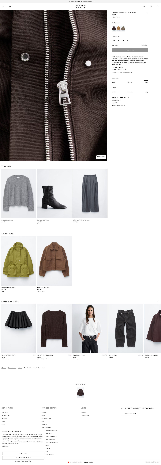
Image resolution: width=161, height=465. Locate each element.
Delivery (44, 415)
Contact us (5, 412)
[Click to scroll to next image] (158, 300)
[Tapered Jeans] (125, 328)
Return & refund (46, 418)
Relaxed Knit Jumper (7, 220)
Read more (5, 446)
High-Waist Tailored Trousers (81, 220)
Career (4, 421)
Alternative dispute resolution (50, 430)
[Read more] (80, 1)
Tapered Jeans (113, 355)
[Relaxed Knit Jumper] (18, 193)
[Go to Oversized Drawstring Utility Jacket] (80, 392)
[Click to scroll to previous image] (154, 300)
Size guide (114, 45)
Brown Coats (12, 367)
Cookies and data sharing (48, 439)
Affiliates (4, 418)
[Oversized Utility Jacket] (18, 261)
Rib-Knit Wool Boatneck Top (45, 355)
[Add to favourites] (147, 13)
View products (101, 157)
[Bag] (157, 6)
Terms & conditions (47, 433)
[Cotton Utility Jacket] (54, 261)
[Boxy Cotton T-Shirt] (90, 328)
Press (3, 424)
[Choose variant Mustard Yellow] (118, 29)
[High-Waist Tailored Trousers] (90, 193)
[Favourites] (151, 6)
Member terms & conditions (49, 436)
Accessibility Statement (48, 454)
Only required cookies (23, 457)
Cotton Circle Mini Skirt (8, 355)
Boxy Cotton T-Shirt (79, 355)
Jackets (20, 367)
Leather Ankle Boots (43, 220)
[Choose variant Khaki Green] (123, 29)
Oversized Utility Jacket (8, 287)
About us (83, 412)
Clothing (3, 367)
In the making (85, 415)
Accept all (23, 453)
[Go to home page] (80, 6)
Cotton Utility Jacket (43, 287)
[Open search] (10, 6)
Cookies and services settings (23, 461)
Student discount (46, 427)
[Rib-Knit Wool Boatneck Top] (54, 328)
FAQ (43, 421)
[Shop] (3, 6)
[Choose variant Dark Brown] (114, 29)
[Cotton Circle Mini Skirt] (18, 328)
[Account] (144, 6)
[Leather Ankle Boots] (54, 193)
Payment (44, 412)
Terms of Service (46, 448)
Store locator (5, 415)
